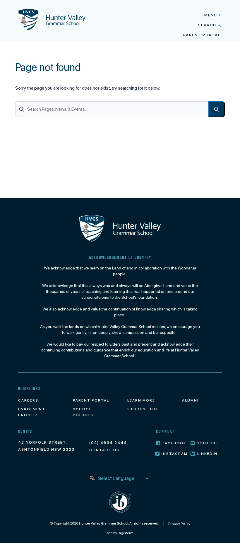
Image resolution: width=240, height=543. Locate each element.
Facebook (174, 443)
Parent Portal (202, 35)
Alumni (190, 400)
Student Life (143, 409)
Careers (28, 400)
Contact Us (104, 450)
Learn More (141, 400)
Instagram (175, 454)
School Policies (83, 412)
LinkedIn (207, 454)
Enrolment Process (31, 412)
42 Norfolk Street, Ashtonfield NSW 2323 (46, 446)
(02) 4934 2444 (108, 442)
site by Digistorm (120, 533)
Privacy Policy (179, 524)
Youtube (207, 443)
